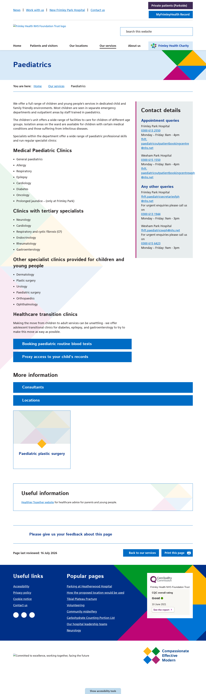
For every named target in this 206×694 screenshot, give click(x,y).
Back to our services (142, 553)
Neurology (74, 630)
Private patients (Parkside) (169, 5)
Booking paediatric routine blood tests (57, 344)
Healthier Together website (37, 502)
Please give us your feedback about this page (70, 534)
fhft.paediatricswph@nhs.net (160, 230)
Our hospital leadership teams (87, 624)
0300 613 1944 (150, 214)
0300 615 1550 (150, 160)
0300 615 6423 (150, 243)
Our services (108, 46)
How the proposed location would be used (95, 593)
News (16, 10)
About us (134, 46)
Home (17, 46)
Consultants (33, 387)
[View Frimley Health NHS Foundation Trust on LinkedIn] (24, 615)
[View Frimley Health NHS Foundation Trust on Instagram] (32, 615)
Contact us (98, 10)
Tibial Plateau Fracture (82, 599)
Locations (31, 400)
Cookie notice (22, 599)
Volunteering (75, 605)
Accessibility (21, 586)
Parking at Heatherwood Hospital (89, 586)
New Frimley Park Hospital (67, 10)
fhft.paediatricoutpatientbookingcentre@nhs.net (165, 143)
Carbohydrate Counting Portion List (91, 618)
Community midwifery (82, 611)
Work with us (35, 10)
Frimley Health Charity (173, 46)
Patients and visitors (44, 46)
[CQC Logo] (161, 582)
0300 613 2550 (150, 130)
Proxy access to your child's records (55, 357)
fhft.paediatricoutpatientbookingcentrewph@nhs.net (168, 173)
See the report (161, 609)
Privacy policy (22, 593)
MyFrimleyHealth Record (173, 14)
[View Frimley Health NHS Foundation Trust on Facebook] (16, 615)
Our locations (79, 46)
